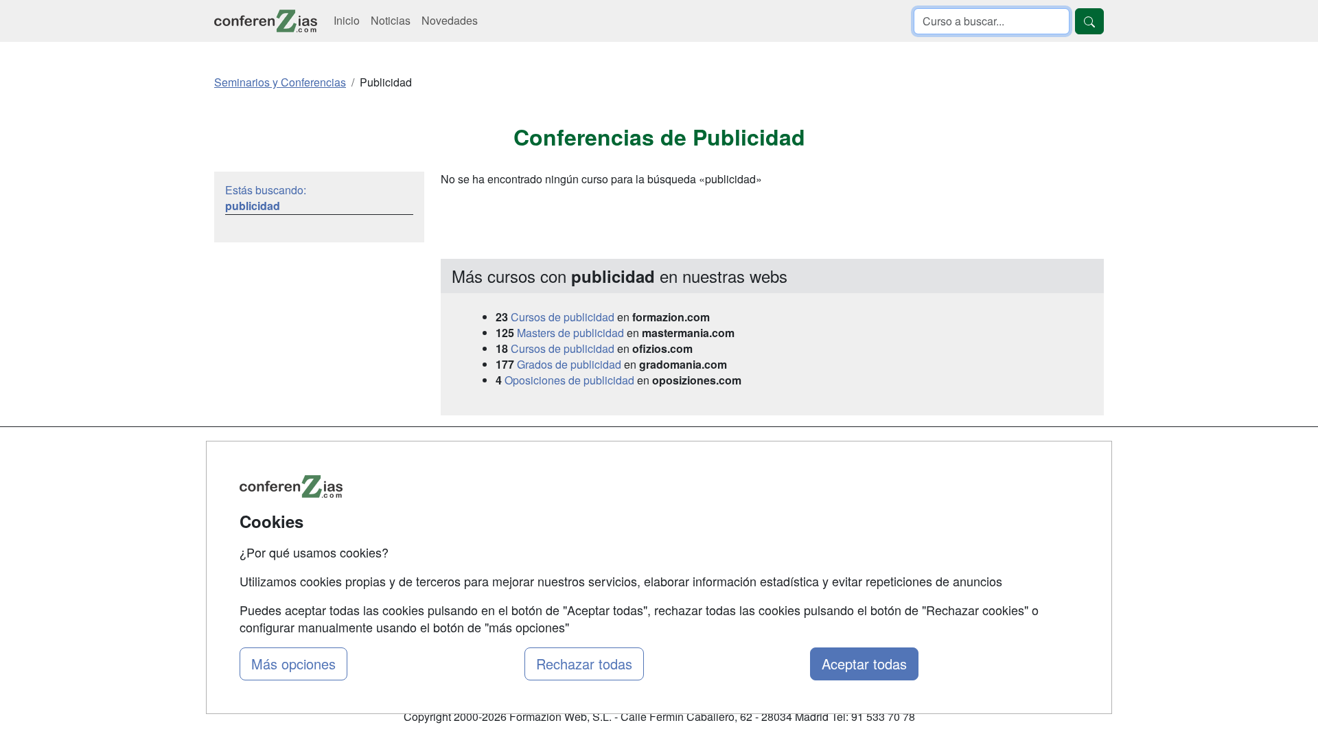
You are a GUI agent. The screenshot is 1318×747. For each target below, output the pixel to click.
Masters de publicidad (570, 333)
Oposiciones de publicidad (569, 380)
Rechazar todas (584, 664)
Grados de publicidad (569, 364)
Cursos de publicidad (562, 317)
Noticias (391, 20)
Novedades (449, 20)
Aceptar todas (864, 664)
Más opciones (293, 664)
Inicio (347, 20)
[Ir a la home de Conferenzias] (265, 20)
